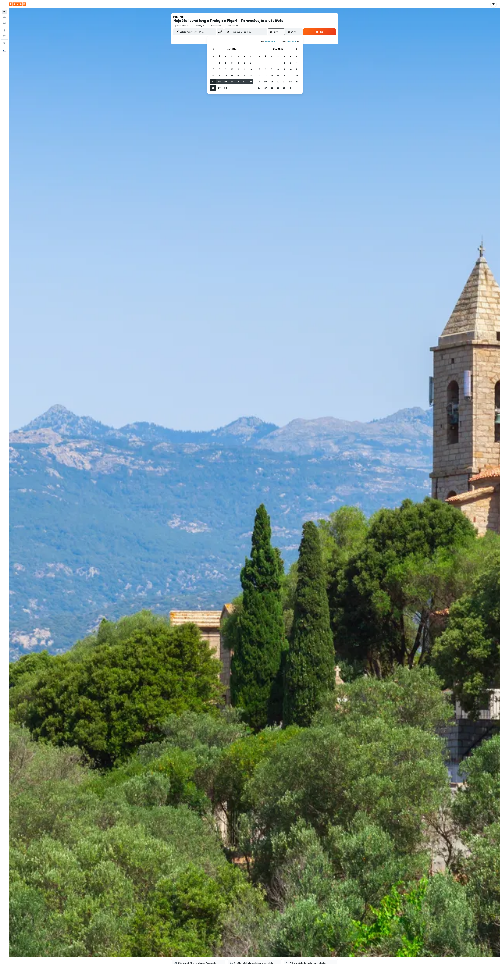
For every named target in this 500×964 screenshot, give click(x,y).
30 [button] (225, 88)
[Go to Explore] (4, 30)
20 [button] (250, 75)
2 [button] (225, 63)
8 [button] (219, 69)
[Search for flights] (4, 12)
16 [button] (226, 75)
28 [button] (213, 88)
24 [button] (232, 81)
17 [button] (232, 75)
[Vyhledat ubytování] (4, 17)
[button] (4, 4)
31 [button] (291, 88)
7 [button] (213, 69)
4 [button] (238, 63)
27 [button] (251, 81)
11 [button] (238, 69)
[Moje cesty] (4, 43)
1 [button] (219, 63)
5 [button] (244, 63)
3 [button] (232, 63)
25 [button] (238, 81)
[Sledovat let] (4, 35)
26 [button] (244, 81)
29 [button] (219, 88)
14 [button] (213, 75)
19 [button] (244, 75)
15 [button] (219, 75)
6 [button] (250, 63)
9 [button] (225, 69)
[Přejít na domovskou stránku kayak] (17, 4)
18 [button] (238, 75)
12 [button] (244, 69)
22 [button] (219, 81)
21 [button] (213, 81)
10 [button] (232, 69)
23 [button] (225, 81)
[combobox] (181, 25)
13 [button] (251, 69)
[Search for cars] (4, 23)
